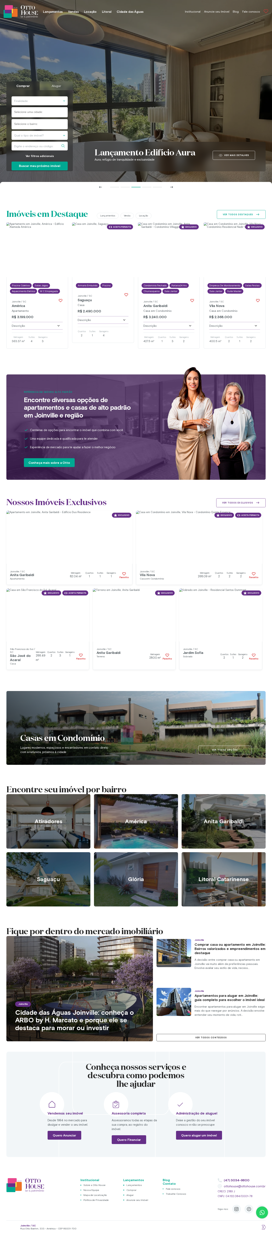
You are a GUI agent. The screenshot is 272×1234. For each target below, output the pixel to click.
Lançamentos (53, 11)
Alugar (130, 1195)
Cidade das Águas (130, 11)
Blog (236, 11)
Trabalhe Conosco (176, 1193)
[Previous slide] (100, 187)
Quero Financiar (129, 1139)
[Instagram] (236, 1209)
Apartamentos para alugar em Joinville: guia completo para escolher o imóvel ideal (230, 998)
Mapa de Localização (95, 1195)
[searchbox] (31, 112)
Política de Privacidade (96, 1199)
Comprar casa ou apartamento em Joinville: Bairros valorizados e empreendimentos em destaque (230, 949)
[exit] (263, 1227)
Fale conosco (251, 11)
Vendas (73, 11)
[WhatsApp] (262, 1212)
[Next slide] (171, 187)
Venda (127, 215)
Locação (90, 11)
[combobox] (40, 112)
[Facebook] (249, 1209)
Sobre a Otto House (94, 1185)
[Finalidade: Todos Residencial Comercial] (40, 100)
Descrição (18, 325)
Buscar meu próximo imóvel (39, 166)
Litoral (107, 11)
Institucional (193, 11)
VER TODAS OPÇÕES (225, 750)
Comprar (131, 1190)
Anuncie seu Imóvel (216, 11)
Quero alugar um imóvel (199, 1135)
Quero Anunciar (64, 1135)
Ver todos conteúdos (211, 1038)
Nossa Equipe (91, 1190)
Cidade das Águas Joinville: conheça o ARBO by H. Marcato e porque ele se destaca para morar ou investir (74, 1020)
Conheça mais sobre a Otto (49, 462)
